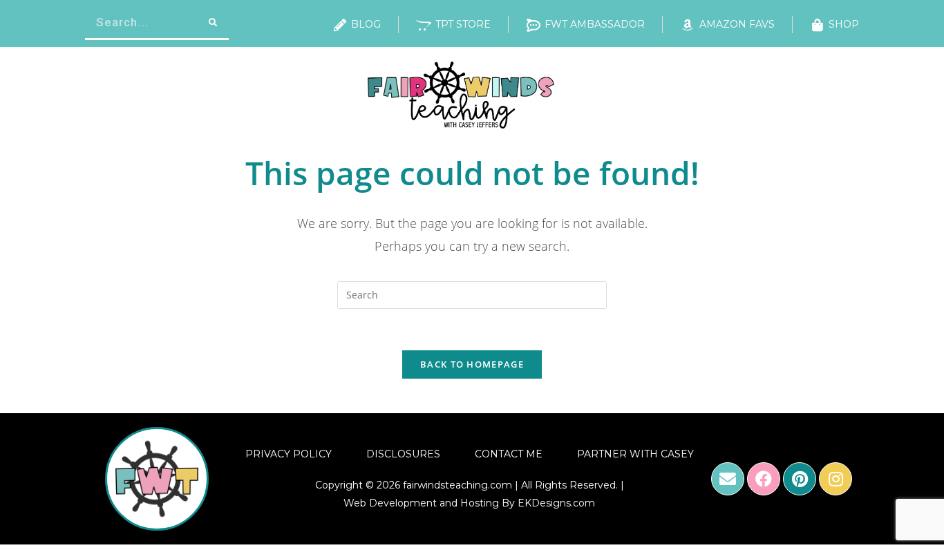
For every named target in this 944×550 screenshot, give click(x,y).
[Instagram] (835, 478)
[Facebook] (763, 478)
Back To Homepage (472, 364)
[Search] (212, 22)
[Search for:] (472, 294)
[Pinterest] (799, 478)
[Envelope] (727, 478)
